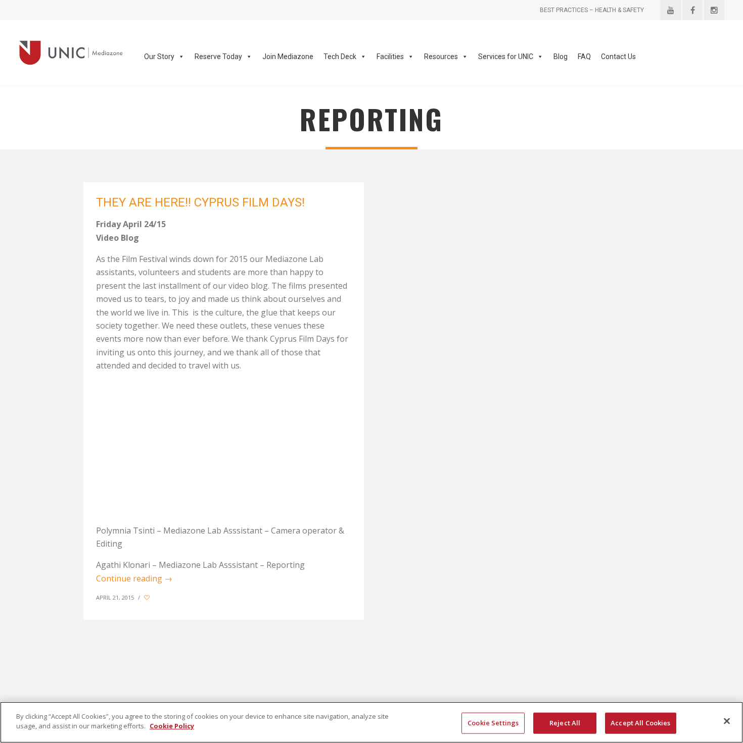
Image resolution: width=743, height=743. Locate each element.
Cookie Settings (493, 722)
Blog (560, 56)
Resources (441, 56)
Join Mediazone (287, 56)
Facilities (390, 56)
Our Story (159, 56)
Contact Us (618, 56)
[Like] (147, 597)
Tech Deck (339, 56)
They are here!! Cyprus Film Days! (200, 202)
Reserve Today (218, 56)
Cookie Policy (172, 725)
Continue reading (134, 578)
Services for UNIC (505, 56)
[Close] (727, 721)
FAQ (584, 56)
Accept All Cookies (640, 722)
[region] (371, 722)
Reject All (564, 722)
